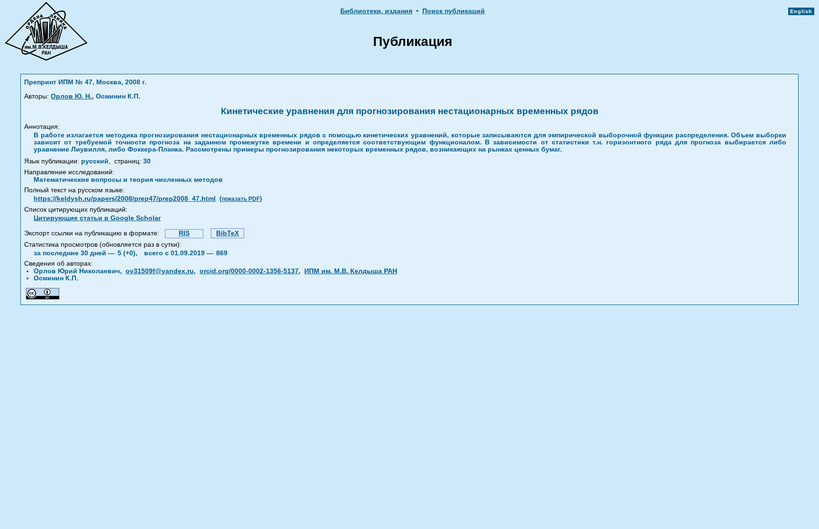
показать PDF (241, 199)
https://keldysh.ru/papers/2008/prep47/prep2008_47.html (125, 198)
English (801, 11)
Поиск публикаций (453, 11)
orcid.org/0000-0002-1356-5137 (249, 271)
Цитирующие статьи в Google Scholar (97, 218)
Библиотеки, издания (376, 11)
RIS (184, 233)
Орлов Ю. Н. (71, 96)
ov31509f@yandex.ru (160, 271)
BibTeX (227, 233)
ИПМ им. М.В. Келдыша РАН (350, 271)
